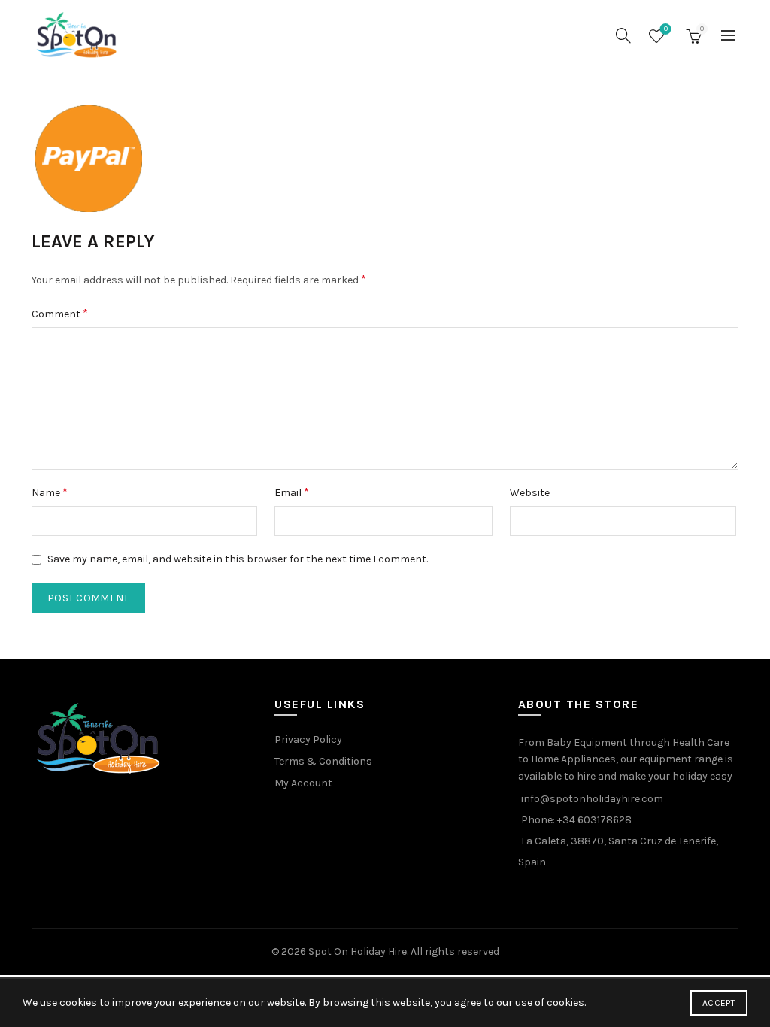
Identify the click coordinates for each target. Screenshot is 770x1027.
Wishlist (666, 29)
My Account (303, 783)
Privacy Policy (308, 739)
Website (530, 492)
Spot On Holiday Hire (357, 951)
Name (50, 492)
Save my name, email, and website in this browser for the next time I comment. (237, 559)
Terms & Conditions (323, 761)
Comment (60, 313)
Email (291, 492)
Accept (718, 1003)
